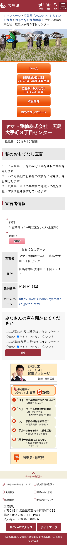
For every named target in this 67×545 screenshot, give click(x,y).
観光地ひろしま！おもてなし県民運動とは (34, 79)
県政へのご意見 (44, 492)
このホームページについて (17, 484)
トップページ (12, 16)
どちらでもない (30, 337)
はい (12, 337)
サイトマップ (49, 527)
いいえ (49, 337)
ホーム (34, 68)
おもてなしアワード (34, 112)
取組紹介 (34, 101)
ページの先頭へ (33, 476)
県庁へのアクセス (21, 527)
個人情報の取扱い (45, 484)
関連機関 (9, 500)
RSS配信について (45, 500)
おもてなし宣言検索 (28, 20)
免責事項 (9, 492)
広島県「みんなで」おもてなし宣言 (34, 90)
